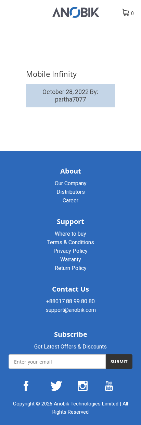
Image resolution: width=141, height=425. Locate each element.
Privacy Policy (70, 251)
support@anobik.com (71, 310)
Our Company (71, 183)
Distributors (70, 192)
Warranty (70, 259)
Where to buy (70, 234)
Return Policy (71, 268)
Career (70, 200)
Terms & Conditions (70, 242)
